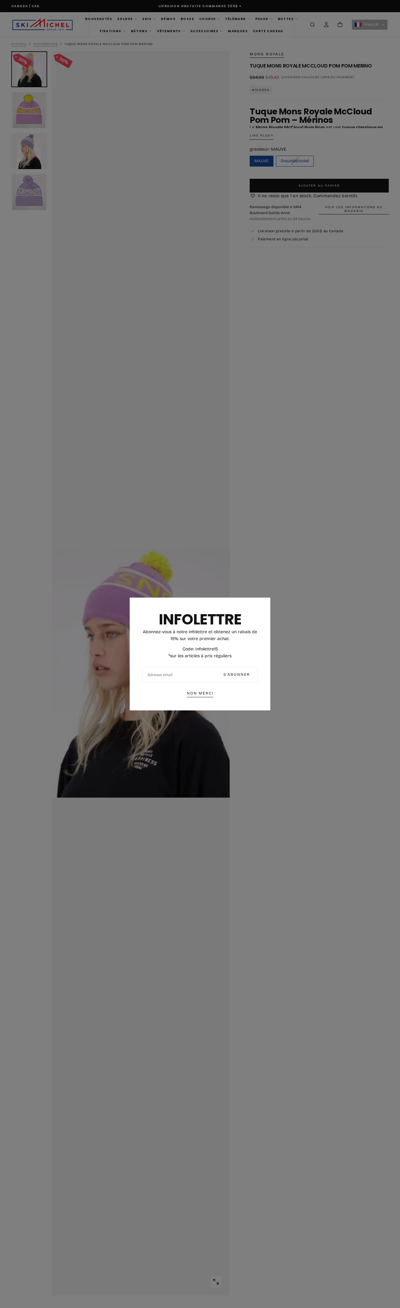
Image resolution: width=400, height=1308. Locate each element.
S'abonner (236, 674)
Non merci (200, 693)
